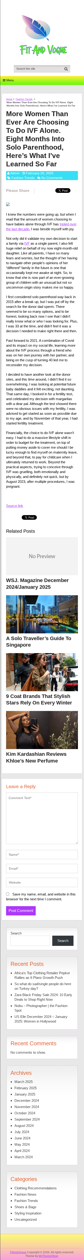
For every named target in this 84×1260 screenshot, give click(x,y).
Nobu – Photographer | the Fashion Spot (40, 1008)
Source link (14, 506)
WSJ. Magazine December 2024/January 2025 (37, 583)
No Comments (52, 178)
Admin (15, 173)
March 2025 (23, 1082)
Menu (10, 80)
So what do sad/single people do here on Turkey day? (42, 986)
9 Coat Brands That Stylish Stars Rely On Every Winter (39, 699)
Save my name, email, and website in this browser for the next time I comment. (41, 896)
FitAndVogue (18, 1252)
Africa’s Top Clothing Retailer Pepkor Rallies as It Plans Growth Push (42, 975)
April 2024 (22, 1151)
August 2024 (24, 1126)
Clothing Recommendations (35, 1188)
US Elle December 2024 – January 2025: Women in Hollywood (40, 1019)
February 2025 (25, 1088)
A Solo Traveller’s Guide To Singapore (38, 641)
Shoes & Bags (25, 1207)
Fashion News (25, 1194)
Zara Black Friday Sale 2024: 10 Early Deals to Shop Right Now (43, 997)
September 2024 (27, 1119)
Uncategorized (25, 1219)
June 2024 (22, 1138)
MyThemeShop (48, 1256)
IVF (27, 243)
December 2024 (26, 1100)
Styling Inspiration (27, 1213)
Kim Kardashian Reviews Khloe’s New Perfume (36, 757)
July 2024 (21, 1132)
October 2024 (24, 1113)
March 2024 (23, 1157)
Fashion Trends (24, 99)
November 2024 (26, 1107)
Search (15, 933)
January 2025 (24, 1094)
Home (9, 99)
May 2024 (22, 1144)
